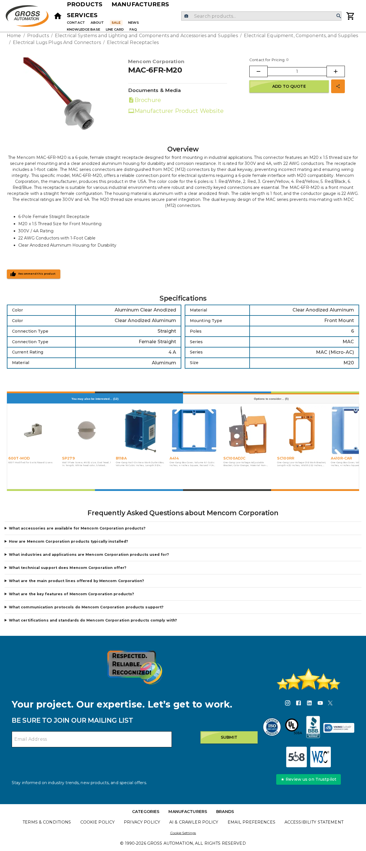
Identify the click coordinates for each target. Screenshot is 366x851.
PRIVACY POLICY (142, 822)
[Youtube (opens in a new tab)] (320, 704)
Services (82, 15)
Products (84, 4)
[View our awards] (135, 667)
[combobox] (261, 16)
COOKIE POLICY (97, 822)
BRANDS (225, 811)
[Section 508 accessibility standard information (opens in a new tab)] (296, 757)
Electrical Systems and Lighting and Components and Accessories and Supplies (146, 35)
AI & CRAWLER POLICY (193, 822)
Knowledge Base (83, 29)
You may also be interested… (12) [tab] (94, 398)
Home (14, 35)
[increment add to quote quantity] (336, 71)
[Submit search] (339, 16)
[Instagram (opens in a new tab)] (288, 704)
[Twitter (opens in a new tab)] (330, 704)
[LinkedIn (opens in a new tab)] (309, 704)
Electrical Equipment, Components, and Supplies (301, 35)
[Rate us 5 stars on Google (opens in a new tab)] (308, 679)
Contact (76, 23)
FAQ (133, 29)
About (97, 23)
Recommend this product (37, 273)
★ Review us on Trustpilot (308, 779)
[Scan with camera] (186, 16)
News (133, 23)
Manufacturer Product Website (179, 110)
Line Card (115, 29)
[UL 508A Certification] (294, 728)
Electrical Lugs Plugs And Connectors (57, 42)
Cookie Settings (183, 833)
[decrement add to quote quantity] (258, 71)
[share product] (338, 86)
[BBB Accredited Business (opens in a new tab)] (313, 728)
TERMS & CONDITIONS (47, 822)
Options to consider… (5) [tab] (271, 398)
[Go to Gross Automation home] (57, 16)
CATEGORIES (145, 811)
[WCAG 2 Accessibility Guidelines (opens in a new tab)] (320, 757)
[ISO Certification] (272, 727)
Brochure (147, 100)
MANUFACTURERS (187, 811)
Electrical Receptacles (133, 42)
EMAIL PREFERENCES (251, 822)
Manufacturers (140, 4)
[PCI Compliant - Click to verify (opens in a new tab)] (338, 728)
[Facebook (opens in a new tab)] (298, 704)
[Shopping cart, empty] (350, 16)
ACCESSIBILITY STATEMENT (314, 822)
